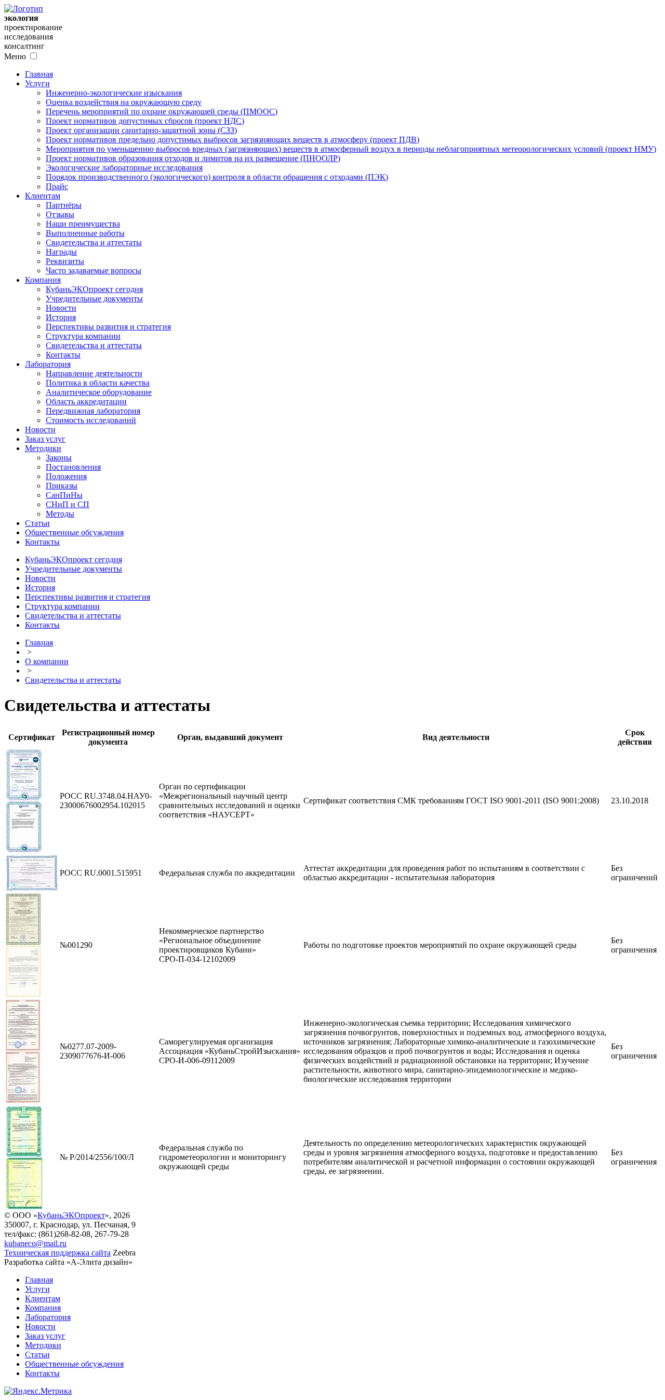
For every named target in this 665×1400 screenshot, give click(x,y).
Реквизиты (65, 261)
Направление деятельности (94, 373)
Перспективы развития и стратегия (108, 326)
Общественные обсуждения (74, 532)
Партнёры (64, 205)
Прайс (57, 186)
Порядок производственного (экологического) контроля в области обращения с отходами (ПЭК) (217, 177)
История (61, 317)
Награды (61, 251)
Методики (43, 448)
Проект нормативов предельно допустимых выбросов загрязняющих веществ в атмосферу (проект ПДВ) (232, 139)
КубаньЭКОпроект (71, 1215)
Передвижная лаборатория (93, 410)
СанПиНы (64, 495)
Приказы (61, 485)
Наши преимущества (83, 223)
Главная (39, 74)
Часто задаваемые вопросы (93, 270)
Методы (60, 513)
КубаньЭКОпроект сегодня (94, 289)
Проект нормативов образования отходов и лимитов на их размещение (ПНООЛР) (193, 158)
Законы (59, 457)
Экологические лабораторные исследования (124, 167)
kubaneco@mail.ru (35, 1243)
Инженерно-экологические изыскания (114, 92)
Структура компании (83, 336)
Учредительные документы (94, 298)
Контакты (63, 354)
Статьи (37, 523)
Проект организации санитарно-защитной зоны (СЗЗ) (141, 130)
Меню (15, 56)
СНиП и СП (67, 504)
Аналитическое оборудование (99, 392)
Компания (43, 279)
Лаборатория (48, 364)
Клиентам (42, 195)
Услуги (37, 83)
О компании (47, 661)
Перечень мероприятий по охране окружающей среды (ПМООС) (161, 111)
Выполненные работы (85, 233)
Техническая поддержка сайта (57, 1252)
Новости (61, 307)
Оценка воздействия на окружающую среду (124, 102)
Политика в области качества (98, 382)
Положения (66, 476)
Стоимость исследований (91, 420)
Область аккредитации (86, 401)
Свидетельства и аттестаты (94, 242)
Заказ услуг (45, 438)
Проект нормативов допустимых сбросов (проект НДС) (145, 120)
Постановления (73, 467)
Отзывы (60, 214)
